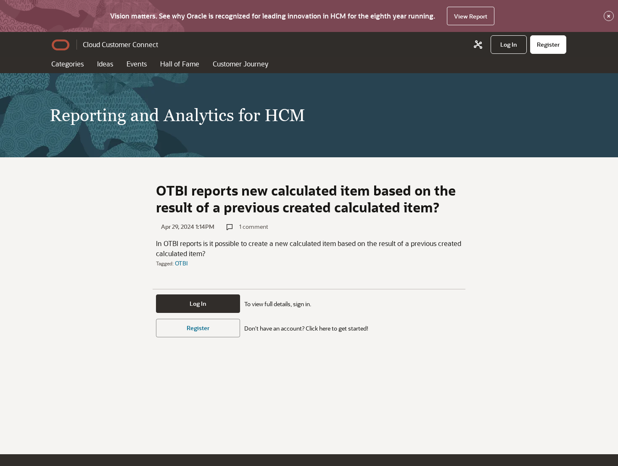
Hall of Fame (179, 63)
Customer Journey (240, 63)
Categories (67, 63)
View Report (470, 16)
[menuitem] (509, 44)
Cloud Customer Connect (120, 44)
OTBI (181, 263)
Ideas (105, 63)
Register (198, 328)
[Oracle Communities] (478, 45)
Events (137, 63)
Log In (198, 303)
